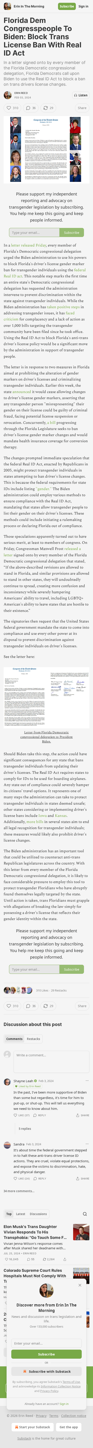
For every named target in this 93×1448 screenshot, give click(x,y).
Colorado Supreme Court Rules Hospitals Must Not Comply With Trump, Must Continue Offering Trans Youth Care (35, 1276)
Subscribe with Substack (50, 1371)
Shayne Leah (23, 1081)
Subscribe (67, 6)
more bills (34, 822)
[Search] (84, 1213)
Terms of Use (71, 1382)
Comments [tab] (14, 1039)
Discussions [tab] (38, 1214)
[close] (80, 1285)
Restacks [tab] (33, 1039)
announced (21, 392)
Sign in (83, 6)
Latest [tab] (20, 1214)
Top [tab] (9, 1214)
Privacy (41, 1416)
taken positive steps (64, 307)
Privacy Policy (49, 1391)
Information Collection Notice (61, 1386)
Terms (53, 1416)
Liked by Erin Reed (30, 1086)
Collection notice (73, 1416)
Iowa (42, 816)
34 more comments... (19, 1191)
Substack (24, 1438)
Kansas (60, 816)
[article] (46, 1243)
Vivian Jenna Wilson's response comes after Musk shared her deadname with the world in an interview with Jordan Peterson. (33, 1245)
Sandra (19, 1144)
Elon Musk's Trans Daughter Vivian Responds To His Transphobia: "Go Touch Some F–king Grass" (35, 1232)
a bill (51, 423)
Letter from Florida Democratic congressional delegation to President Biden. (46, 737)
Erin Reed (21, 93)
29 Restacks (59, 990)
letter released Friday (28, 245)
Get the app (69, 1427)
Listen (83, 95)
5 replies (25, 1129)
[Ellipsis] (87, 1080)
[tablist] (23, 1038)
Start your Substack (34, 1427)
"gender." (44, 489)
